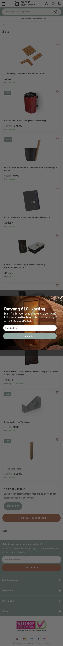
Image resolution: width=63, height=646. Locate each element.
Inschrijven (30, 336)
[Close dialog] (61, 298)
